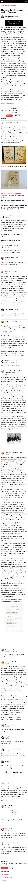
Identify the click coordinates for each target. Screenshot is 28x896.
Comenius (20, 137)
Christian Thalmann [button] (10, 216)
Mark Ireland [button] (8, 805)
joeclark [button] (7, 761)
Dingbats (19, 129)
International (9, 135)
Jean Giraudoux (5, 166)
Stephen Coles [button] (8, 122)
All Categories (5, 874)
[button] (2, 16)
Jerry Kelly (10, 209)
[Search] (23, 1)
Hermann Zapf (10, 103)
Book (22, 133)
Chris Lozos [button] (8, 271)
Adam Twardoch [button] (9, 16)
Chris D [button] (7, 782)
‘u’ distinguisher (6, 252)
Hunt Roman (5, 139)
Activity (4, 880)
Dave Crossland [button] (9, 309)
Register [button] (17, 115)
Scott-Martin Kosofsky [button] (11, 452)
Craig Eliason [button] (8, 360)
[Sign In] (26, 1)
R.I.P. (6, 103)
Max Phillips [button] (8, 321)
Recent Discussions (7, 877)
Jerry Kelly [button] (7, 828)
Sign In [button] (9, 115)
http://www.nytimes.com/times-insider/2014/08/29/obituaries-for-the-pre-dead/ (13, 690)
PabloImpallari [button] (9, 257)
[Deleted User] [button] (8, 649)
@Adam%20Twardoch (13, 365)
